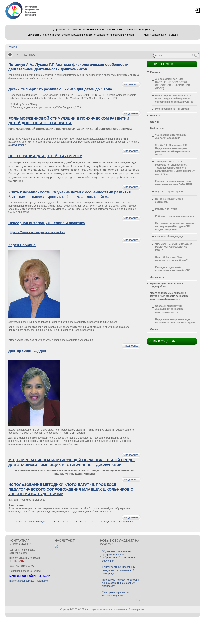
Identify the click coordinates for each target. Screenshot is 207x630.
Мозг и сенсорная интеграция (161, 34)
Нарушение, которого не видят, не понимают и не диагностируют (175, 321)
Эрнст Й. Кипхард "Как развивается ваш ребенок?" (172, 259)
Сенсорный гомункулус (169, 236)
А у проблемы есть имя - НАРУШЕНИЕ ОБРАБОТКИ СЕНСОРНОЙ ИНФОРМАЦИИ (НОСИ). (103, 29)
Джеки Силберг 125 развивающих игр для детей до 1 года (60, 89)
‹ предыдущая (37, 521)
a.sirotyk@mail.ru (17, 145)
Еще (138, 600)
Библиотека (157, 128)
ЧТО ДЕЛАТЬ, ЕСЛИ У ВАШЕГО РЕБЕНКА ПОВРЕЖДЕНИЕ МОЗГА (173, 246)
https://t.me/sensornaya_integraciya (28, 580)
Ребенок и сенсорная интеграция (174, 216)
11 (91, 521)
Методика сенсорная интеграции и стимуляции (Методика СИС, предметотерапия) (174, 226)
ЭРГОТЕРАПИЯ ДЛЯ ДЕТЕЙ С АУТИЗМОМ (45, 156)
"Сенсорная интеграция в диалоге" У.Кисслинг (170, 137)
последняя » (126, 521)
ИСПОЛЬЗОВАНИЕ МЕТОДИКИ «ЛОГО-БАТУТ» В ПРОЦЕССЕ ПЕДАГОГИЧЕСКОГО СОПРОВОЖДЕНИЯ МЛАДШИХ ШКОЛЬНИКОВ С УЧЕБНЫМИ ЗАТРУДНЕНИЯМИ (70, 489)
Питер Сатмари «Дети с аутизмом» (169, 200)
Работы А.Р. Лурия (166, 209)
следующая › (108, 521)
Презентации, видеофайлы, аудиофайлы (166, 285)
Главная (12, 47)
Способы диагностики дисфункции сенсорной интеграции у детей (169, 309)
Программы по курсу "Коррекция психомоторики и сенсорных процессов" (120, 582)
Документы (157, 277)
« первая (21, 521)
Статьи (154, 122)
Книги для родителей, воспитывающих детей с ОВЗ (173, 269)
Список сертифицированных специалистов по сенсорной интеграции (118, 570)
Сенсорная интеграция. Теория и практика (46, 223)
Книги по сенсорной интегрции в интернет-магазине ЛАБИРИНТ (174, 183)
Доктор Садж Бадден (27, 351)
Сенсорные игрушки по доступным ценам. (115, 594)
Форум (154, 329)
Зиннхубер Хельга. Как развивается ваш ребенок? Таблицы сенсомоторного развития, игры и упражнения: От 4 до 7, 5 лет (175, 167)
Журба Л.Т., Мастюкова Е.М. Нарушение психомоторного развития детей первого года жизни (172, 150)
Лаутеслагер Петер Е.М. (169, 191)
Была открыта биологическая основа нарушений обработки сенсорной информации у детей (81, 34)
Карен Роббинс (22, 245)
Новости (155, 115)
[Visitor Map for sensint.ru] (56, 547)
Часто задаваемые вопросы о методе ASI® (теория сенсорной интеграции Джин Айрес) (169, 296)
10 (86, 521)
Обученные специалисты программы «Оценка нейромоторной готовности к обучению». (118, 556)
